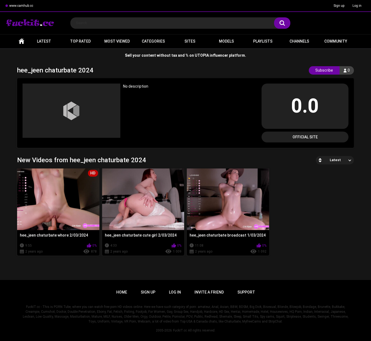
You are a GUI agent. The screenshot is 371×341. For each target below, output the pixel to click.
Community (335, 41)
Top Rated (80, 41)
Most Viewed (117, 41)
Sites (189, 41)
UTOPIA (202, 55)
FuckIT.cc (180, 330)
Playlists (262, 41)
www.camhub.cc (21, 6)
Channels (299, 41)
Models (226, 41)
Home (21, 41)
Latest (44, 41)
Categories (153, 41)
